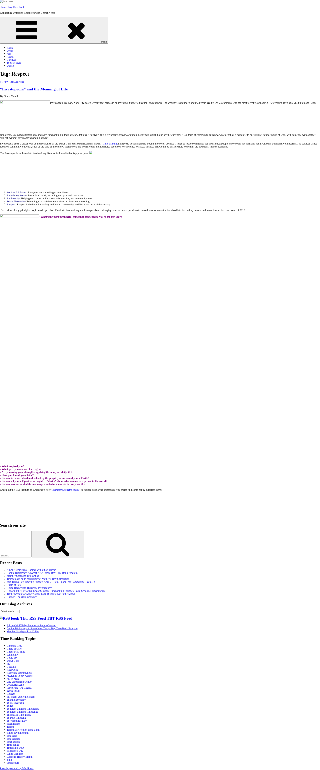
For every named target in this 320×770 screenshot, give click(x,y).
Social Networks (15, 702)
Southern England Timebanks (22, 711)
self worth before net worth (21, 696)
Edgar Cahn (13, 660)
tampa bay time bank (17, 732)
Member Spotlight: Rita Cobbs (23, 575)
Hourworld (12, 669)
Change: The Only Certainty (22, 596)
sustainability (13, 723)
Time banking (110, 143)
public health (13, 690)
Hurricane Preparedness (19, 672)
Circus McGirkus (16, 651)
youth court (13, 762)
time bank (12, 735)
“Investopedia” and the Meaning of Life (34, 89)
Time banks (13, 744)
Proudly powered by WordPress (17, 768)
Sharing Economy (16, 699)
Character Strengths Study (65, 489)
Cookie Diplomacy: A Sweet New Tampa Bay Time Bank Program (42, 572)
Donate (10, 65)
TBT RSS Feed (59, 618)
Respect (11, 693)
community (12, 654)
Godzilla (11, 666)
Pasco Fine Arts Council (19, 687)
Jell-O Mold (13, 678)
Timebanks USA (15, 747)
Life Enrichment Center (19, 681)
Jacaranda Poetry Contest (20, 675)
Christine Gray (14, 645)
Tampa (10, 726)
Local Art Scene (15, 684)
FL (8, 663)
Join (9, 53)
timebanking (13, 741)
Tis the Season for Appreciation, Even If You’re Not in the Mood (41, 593)
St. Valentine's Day (17, 720)
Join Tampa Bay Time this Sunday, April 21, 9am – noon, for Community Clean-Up (51, 581)
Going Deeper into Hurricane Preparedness (29, 587)
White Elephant (15, 753)
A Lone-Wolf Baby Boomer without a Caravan (31, 569)
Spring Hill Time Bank (19, 714)
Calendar (11, 59)
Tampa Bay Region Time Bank (23, 729)
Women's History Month (19, 756)
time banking (13, 738)
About (10, 56)
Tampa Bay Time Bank (12, 7)
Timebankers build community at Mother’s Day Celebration (38, 578)
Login (10, 50)
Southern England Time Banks (23, 708)
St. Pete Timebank (16, 717)
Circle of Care (14, 584)
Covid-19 (12, 657)
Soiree (10, 705)
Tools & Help (14, 62)
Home (10, 47)
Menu (104, 42)
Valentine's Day (15, 750)
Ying (9, 759)
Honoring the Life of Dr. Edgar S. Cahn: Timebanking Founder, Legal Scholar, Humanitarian (56, 590)
